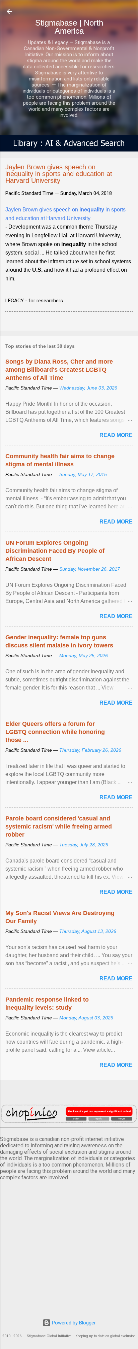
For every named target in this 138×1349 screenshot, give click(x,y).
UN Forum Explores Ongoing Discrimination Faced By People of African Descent (55, 550)
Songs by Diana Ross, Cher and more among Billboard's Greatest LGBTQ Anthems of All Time (59, 369)
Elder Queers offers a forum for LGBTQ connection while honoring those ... (55, 731)
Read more (116, 435)
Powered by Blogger (73, 1323)
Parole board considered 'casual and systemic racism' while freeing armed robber (58, 826)
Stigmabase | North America (69, 26)
